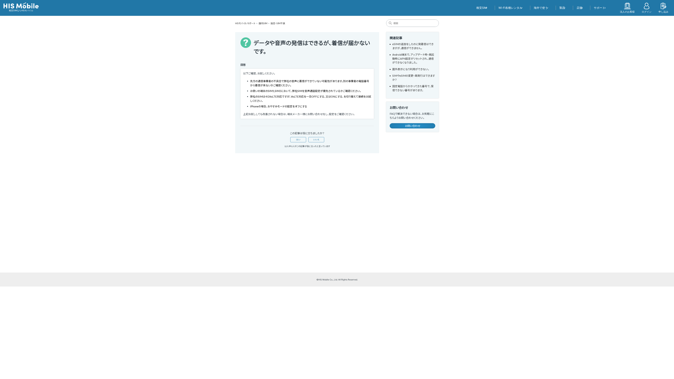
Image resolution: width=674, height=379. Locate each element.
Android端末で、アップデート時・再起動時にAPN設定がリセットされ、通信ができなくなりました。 (413, 58)
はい (298, 139)
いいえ (316, 139)
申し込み (663, 11)
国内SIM (263, 23)
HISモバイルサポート (245, 23)
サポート (599, 7)
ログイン (647, 11)
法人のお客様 (627, 11)
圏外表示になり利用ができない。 (410, 69)
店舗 (579, 7)
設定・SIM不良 (278, 23)
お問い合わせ (412, 125)
